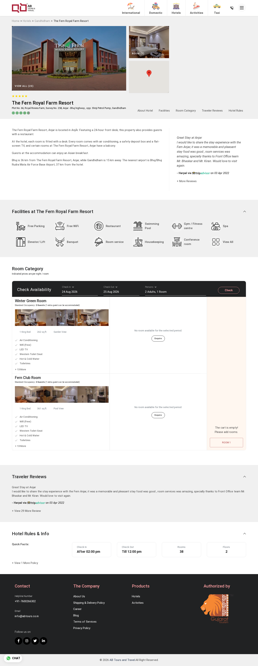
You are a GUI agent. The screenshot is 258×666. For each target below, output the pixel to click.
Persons (149, 287)
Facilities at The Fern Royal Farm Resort (53, 211)
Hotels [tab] (176, 13)
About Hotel (145, 110)
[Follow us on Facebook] (18, 641)
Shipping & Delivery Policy (89, 602)
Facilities (164, 110)
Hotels (27, 21)
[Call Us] (232, 7)
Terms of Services (85, 621)
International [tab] (131, 13)
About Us (79, 596)
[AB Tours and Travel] (23, 7)
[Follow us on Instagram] (27, 641)
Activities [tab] (196, 13)
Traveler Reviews (212, 110)
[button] (60, 326)
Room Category (186, 110)
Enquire (158, 338)
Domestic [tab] (155, 13)
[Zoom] (30, 317)
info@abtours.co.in (27, 616)
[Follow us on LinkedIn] (43, 641)
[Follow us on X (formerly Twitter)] (35, 641)
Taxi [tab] (217, 13)
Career (77, 609)
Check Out (109, 287)
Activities (138, 602)
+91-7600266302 (25, 601)
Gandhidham (42, 21)
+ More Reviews (187, 181)
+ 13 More (20, 369)
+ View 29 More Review (26, 511)
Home (15, 21)
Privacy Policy (81, 628)
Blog (76, 615)
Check (229, 290)
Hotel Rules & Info (31, 533)
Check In (66, 287)
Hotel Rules (236, 110)
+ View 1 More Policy (25, 563)
